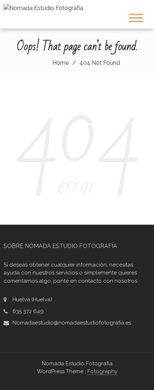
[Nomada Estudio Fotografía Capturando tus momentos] (46, 7)
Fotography (102, 371)
